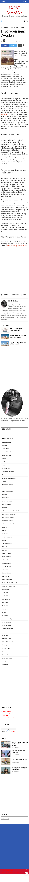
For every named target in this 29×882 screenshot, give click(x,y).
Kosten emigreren (6, 573)
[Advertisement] (14, 369)
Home (2, 1)
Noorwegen (5, 605)
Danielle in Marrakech (7, 484)
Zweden (22, 27)
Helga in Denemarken (7, 547)
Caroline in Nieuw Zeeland (8, 478)
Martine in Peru (6, 596)
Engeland (4, 527)
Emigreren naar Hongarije (8, 514)
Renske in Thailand (6, 622)
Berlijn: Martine (6, 468)
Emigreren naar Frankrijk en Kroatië (11, 511)
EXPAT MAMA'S (14, 10)
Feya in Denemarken (7, 537)
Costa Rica (4, 481)
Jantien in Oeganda (7, 560)
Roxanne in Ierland (6, 632)
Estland (4, 530)
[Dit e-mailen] (20, 45)
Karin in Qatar (5, 569)
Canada (4, 475)
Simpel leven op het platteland (16, 246)
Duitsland (4, 494)
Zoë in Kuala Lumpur (7, 658)
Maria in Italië (5, 589)
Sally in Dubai (5, 635)
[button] (3, 1)
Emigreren (4, 507)
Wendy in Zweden (14, 27)
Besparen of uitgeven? (7, 713)
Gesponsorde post (7, 543)
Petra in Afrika (5, 615)
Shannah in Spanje (6, 638)
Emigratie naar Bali (6, 504)
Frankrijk (4, 540)
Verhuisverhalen (6, 648)
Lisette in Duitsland (7, 579)
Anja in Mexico (6, 448)
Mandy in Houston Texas (8, 586)
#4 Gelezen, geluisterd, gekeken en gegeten (12, 717)
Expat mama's (5, 533)
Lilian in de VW (5, 576)
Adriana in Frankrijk (6, 442)
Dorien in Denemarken (7, 491)
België (3, 465)
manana (4, 114)
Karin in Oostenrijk (6, 566)
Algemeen (6, 27)
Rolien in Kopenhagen (7, 628)
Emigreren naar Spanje (7, 520)
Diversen (4, 488)
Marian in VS (5, 592)
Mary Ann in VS (6, 599)
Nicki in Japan (5, 602)
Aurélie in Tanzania (6, 455)
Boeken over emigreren (8, 471)
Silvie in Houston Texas (8, 641)
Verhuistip (4, 645)
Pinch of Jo (5, 715)
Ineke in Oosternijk (7, 553)
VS (2, 651)
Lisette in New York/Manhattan (10, 583)
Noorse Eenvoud (6, 711)
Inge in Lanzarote (6, 556)
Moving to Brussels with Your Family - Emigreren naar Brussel (20, 743)
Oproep (4, 609)
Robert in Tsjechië (6, 625)
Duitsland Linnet (6, 497)
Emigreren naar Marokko (8, 517)
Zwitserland (5, 664)
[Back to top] (25, 878)
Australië (4, 458)
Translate (12, 731)
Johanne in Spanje (6, 563)
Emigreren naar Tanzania (8, 524)
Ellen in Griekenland (7, 501)
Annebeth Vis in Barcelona (8, 452)
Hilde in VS (4, 550)
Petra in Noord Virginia (7, 619)
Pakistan (4, 612)
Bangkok (4, 462)
